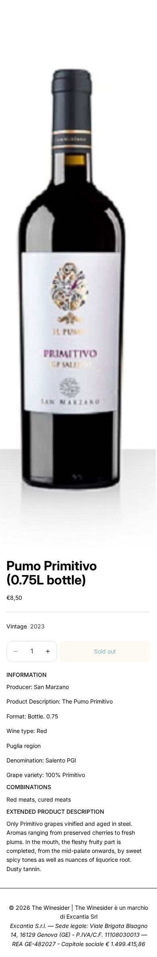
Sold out (105, 651)
